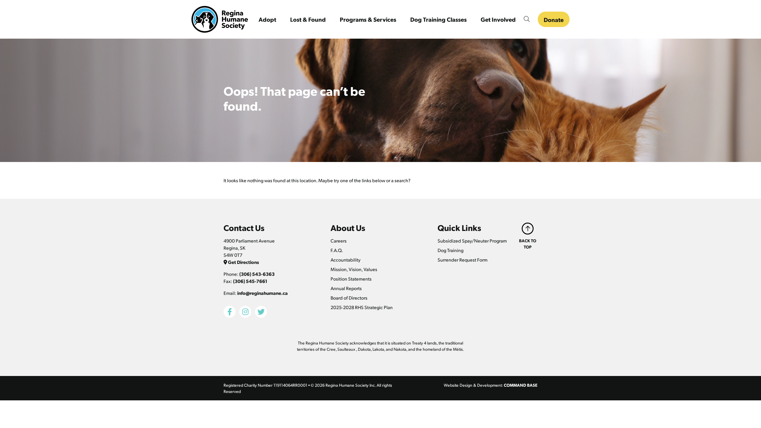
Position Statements (351, 279)
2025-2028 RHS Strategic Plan (362, 307)
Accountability (346, 260)
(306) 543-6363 (257, 274)
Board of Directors (349, 298)
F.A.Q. (337, 250)
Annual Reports (346, 288)
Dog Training (450, 250)
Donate (554, 19)
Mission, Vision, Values (354, 269)
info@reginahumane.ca (262, 293)
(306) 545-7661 (250, 281)
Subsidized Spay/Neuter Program (472, 240)
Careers (339, 240)
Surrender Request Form (463, 260)
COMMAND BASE (520, 385)
